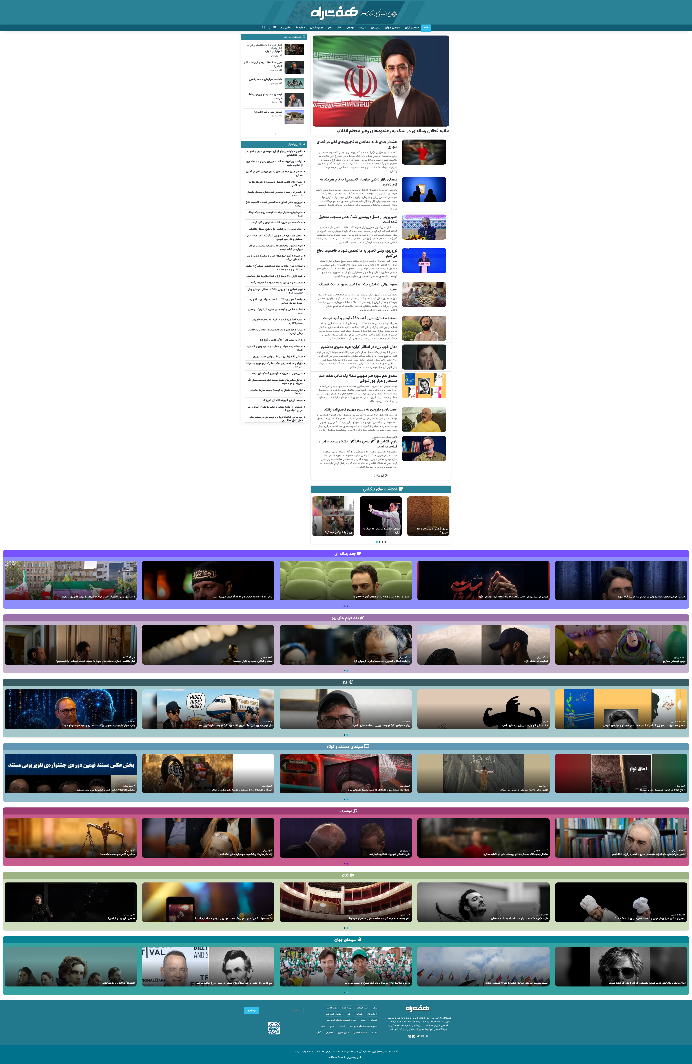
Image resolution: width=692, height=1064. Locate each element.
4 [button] (376, 542)
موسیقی (350, 28)
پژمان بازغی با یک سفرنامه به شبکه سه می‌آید (524, 790)
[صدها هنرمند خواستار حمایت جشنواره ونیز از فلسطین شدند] (483, 966)
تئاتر (339, 28)
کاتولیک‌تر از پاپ (273, 52)
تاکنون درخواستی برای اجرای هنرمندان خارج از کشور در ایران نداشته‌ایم (649, 854)
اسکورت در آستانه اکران (536, 661)
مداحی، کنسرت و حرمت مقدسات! (117, 854)
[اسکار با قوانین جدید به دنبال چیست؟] (208, 645)
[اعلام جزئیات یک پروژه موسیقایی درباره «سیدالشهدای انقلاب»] (483, 580)
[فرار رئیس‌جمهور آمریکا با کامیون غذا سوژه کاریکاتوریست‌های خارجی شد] (208, 709)
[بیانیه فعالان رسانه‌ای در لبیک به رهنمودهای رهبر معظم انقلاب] (381, 81)
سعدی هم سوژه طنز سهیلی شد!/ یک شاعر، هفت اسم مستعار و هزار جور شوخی (358, 378)
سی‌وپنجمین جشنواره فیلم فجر (363, 1026)
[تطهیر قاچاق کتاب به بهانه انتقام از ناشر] (333, 516)
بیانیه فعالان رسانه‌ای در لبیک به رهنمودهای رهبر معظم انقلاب (393, 131)
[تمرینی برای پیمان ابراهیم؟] (70, 902)
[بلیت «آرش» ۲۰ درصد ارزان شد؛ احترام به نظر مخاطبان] (483, 902)
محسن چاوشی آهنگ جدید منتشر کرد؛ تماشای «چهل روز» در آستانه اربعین (647, 597)
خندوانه (374, 1020)
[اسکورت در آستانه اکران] (483, 645)
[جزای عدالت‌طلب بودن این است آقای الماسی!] (294, 67)
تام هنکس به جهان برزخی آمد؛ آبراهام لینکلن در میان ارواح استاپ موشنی (234, 983)
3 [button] (379, 542)
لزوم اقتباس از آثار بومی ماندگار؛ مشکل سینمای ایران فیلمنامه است (358, 444)
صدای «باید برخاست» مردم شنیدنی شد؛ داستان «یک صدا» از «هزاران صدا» (371, 597)
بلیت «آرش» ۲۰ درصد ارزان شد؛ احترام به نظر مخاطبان (519, 918)
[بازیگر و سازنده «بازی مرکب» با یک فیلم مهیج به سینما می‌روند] (346, 966)
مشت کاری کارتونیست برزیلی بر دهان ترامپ (525, 725)
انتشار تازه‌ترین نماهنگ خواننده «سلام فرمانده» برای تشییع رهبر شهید (236, 597)
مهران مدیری (343, 1032)
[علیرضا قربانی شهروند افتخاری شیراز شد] (346, 838)
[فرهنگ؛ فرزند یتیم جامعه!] (428, 516)
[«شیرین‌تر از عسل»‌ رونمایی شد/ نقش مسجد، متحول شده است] (424, 227)
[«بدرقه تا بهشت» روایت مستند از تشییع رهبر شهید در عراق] (208, 773)
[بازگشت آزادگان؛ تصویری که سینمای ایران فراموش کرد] (346, 645)
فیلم (332, 1026)
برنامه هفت (346, 1008)
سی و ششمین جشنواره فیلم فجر (341, 1020)
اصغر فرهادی (362, 1008)
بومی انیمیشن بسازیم (674, 661)
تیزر (348, 1014)
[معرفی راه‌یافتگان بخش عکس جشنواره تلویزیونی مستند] (70, 773)
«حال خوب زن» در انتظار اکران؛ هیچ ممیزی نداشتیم (359, 347)
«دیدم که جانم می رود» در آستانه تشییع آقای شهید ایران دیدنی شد (100, 597)
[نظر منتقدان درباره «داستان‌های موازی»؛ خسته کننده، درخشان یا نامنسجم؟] (70, 645)
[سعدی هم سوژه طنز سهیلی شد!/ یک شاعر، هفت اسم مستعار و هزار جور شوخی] (424, 385)
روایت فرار (395, 532)
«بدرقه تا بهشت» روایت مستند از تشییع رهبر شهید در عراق (242, 790)
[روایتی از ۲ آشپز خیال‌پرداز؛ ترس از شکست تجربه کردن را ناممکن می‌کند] (621, 902)
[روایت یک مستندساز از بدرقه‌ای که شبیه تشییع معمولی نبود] (346, 773)
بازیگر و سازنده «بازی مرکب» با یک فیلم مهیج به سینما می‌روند (377, 983)
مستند (374, 1032)
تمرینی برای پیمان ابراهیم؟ (121, 918)
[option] (428, 516)
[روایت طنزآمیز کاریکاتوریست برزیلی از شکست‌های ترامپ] (346, 709)
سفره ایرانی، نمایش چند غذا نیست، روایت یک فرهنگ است (358, 287)
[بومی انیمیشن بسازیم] (621, 645)
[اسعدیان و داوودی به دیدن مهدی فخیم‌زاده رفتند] (424, 419)
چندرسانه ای (316, 28)
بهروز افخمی (331, 1008)
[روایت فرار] (381, 516)
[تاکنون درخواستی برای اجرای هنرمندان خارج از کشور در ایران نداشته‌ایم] (621, 838)
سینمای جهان (392, 28)
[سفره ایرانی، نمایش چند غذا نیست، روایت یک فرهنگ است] (424, 294)
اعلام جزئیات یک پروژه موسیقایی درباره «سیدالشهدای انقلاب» (516, 597)
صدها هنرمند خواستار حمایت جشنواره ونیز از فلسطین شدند (516, 983)
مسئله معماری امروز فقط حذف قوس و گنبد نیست (360, 318)
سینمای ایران (412, 28)
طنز (330, 28)
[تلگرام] (418, 1036)
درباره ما (300, 28)
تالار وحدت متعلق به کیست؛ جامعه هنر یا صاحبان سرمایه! (379, 918)
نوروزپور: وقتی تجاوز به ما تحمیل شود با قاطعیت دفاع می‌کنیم (357, 253)
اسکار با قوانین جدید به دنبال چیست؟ (252, 661)
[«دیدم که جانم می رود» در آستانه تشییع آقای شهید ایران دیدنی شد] (70, 580)
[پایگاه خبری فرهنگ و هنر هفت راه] (346, 12)
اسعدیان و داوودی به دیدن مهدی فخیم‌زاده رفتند (360, 409)
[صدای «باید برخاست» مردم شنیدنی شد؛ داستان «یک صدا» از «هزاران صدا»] (346, 580)
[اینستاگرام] (422, 1036)
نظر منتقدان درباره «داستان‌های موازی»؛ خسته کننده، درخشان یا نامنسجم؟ (95, 661)
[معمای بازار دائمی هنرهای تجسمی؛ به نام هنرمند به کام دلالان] (424, 189)
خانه (426, 28)
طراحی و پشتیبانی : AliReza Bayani (346, 1057)
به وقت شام (372, 1014)
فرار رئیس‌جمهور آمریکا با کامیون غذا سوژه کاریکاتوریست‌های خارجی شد (235, 725)
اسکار (375, 1008)
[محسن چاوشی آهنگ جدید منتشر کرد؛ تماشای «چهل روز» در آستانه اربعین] (621, 580)
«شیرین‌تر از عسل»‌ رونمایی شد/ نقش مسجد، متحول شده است (358, 219)
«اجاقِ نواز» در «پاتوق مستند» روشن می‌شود (663, 790)
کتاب (318, 1032)
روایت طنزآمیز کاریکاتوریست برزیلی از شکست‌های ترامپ (381, 725)
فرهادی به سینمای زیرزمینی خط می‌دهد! (265, 96)
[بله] (414, 1037)
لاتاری (322, 1026)
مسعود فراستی (360, 1032)
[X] (427, 1036)
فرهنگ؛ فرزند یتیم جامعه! (434, 532)
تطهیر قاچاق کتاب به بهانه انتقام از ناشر (334, 530)
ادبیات (363, 28)
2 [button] (382, 542)
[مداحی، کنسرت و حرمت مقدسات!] (70, 838)
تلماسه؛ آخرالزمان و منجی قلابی (265, 79)
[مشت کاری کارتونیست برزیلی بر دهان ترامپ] (483, 709)
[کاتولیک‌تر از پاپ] (294, 49)
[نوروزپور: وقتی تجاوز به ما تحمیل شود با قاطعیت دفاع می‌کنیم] (424, 260)
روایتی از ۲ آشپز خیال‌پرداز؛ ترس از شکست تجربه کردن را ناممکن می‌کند (649, 918)
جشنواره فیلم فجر (334, 1014)
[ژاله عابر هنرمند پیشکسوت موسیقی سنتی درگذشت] (208, 838)
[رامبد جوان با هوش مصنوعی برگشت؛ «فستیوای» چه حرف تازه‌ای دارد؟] (70, 709)
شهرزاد (342, 1026)
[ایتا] (409, 1037)
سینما (363, 1020)
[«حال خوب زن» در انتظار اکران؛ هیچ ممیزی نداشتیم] (424, 357)
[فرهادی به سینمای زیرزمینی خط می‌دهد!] (294, 100)
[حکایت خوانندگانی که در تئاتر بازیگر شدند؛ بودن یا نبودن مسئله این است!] (208, 902)
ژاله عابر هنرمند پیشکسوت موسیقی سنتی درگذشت (246, 854)
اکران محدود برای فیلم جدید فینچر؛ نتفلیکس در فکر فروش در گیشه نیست (647, 983)
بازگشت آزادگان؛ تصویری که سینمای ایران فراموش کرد (382, 661)
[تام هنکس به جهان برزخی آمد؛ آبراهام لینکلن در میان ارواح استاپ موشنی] (208, 966)
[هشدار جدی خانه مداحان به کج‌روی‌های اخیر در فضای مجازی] (424, 152)
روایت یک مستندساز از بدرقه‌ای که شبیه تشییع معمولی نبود (379, 790)
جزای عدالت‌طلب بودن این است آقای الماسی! (263, 64)
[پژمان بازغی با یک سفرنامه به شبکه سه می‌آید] (483, 773)
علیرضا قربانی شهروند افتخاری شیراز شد (389, 854)
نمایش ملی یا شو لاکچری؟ (268, 112)
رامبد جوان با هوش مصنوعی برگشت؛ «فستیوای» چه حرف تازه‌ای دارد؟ (98, 725)
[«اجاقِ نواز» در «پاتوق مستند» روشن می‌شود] (621, 773)
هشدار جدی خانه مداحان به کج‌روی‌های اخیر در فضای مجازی (357, 144)
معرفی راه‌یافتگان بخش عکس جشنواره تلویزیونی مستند (106, 790)
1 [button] (385, 542)
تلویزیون (375, 28)
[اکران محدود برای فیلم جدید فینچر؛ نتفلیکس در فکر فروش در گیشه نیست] (621, 966)
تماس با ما (285, 28)
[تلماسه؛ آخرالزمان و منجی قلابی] (294, 83)
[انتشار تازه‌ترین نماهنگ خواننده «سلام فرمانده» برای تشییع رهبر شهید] (208, 580)
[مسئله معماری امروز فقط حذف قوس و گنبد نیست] (424, 328)
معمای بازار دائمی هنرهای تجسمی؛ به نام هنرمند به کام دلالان (358, 182)
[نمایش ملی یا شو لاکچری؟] (294, 117)
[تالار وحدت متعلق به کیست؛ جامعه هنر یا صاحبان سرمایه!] (346, 902)
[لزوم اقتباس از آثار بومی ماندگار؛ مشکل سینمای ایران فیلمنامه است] (424, 448)
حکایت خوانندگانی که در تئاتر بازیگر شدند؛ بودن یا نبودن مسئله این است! (233, 918)
